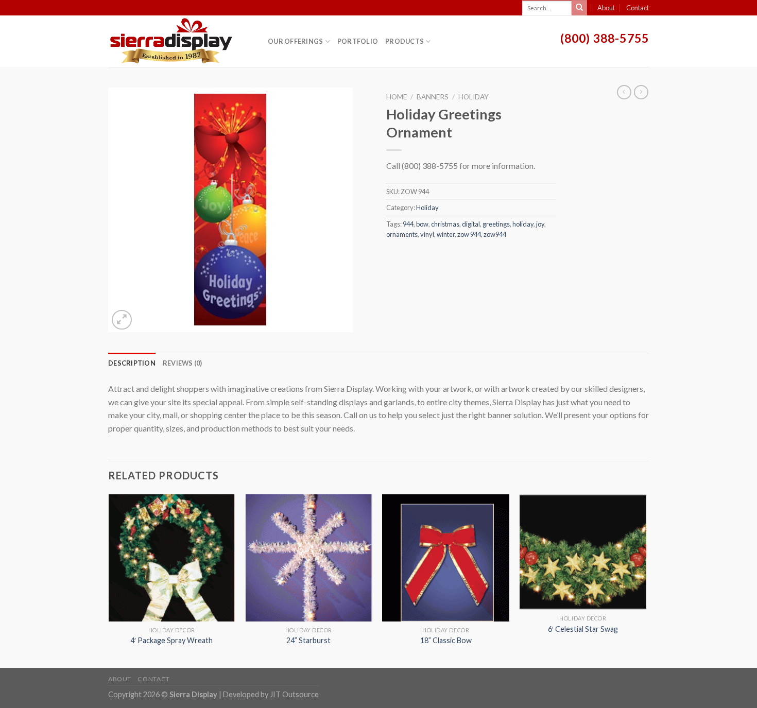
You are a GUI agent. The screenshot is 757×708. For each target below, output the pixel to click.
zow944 (495, 234)
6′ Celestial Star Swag (583, 629)
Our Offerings (295, 41)
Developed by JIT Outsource (271, 694)
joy (540, 224)
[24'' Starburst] (308, 557)
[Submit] (579, 7)
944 (408, 224)
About (606, 8)
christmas (445, 224)
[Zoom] (122, 320)
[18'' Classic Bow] (445, 557)
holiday (523, 224)
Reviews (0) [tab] (182, 363)
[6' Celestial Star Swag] (583, 552)
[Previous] (108, 580)
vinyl (427, 234)
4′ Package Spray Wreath (171, 640)
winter (446, 234)
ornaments (402, 234)
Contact (637, 8)
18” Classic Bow (446, 640)
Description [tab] (132, 363)
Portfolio (357, 41)
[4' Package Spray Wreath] (171, 557)
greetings (496, 224)
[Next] (645, 580)
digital (471, 224)
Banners (433, 97)
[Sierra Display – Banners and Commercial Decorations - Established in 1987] (180, 41)
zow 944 (469, 234)
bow (422, 224)
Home (396, 97)
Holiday (473, 97)
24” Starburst (308, 640)
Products (404, 41)
